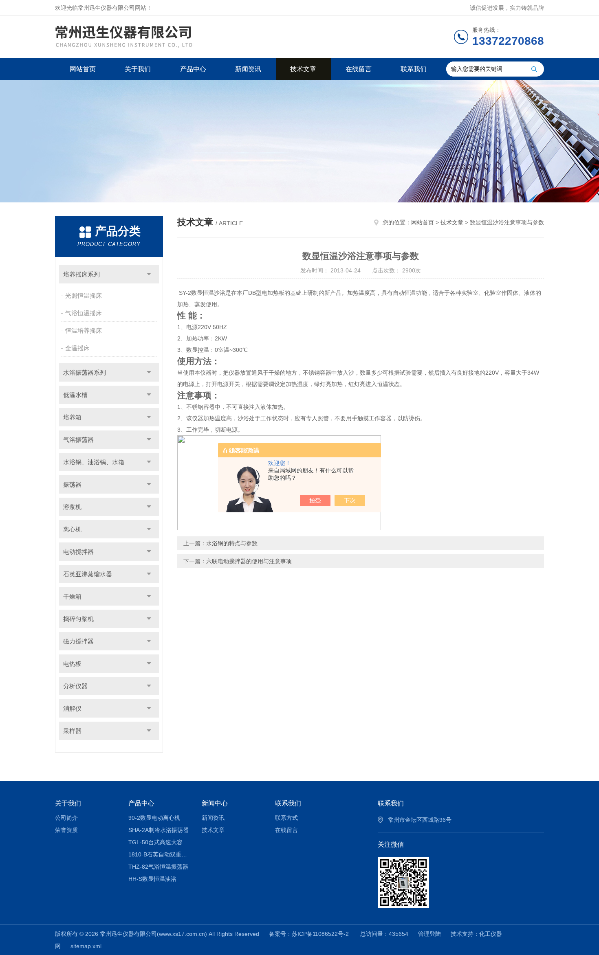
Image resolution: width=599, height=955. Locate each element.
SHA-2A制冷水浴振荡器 (158, 830)
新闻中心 (215, 803)
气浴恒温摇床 (83, 313)
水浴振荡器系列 (84, 372)
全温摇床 (77, 348)
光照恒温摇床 (83, 295)
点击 (149, 274)
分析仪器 (75, 686)
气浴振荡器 (78, 439)
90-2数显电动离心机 (154, 817)
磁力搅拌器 (78, 641)
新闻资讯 (248, 69)
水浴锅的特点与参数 (232, 543)
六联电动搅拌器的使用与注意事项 (249, 561)
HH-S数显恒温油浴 (152, 879)
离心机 (72, 529)
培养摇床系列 (81, 274)
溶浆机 (72, 506)
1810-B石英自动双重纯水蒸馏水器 (159, 854)
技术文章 (303, 69)
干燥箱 (72, 596)
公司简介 (66, 817)
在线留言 (359, 69)
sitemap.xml (85, 946)
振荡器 (72, 484)
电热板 (72, 663)
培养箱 (72, 417)
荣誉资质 (66, 830)
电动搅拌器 (78, 551)
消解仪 (72, 708)
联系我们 (414, 69)
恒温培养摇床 (83, 330)
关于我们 (138, 69)
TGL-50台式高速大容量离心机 (159, 842)
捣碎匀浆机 (78, 618)
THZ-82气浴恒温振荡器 (158, 866)
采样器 (72, 730)
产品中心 (193, 69)
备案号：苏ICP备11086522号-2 (309, 934)
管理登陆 (429, 934)
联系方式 (286, 817)
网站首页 (83, 69)
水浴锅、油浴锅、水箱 (93, 462)
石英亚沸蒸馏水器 (87, 574)
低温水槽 (75, 394)
